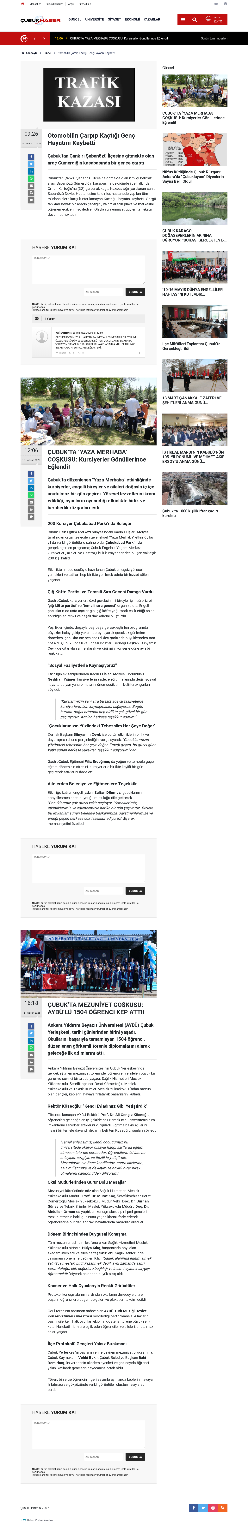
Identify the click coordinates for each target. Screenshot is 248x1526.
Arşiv (71, 4)
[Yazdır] (31, 193)
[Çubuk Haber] (41, 19)
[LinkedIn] (31, 171)
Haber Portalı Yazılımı (40, 1520)
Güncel (74, 19)
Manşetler (35, 4)
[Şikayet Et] (139, 352)
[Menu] (183, 19)
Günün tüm (214, 38)
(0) (73, 353)
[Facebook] (31, 157)
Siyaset (114, 19)
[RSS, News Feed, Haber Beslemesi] (222, 1508)
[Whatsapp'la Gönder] (31, 179)
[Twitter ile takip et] (203, 1508)
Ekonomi (132, 19)
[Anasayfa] (23, 4)
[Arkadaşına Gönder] (31, 186)
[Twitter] (31, 164)
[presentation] (34, 38)
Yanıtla (62, 353)
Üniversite (94, 19)
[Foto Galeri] (225, 4)
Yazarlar (152, 19)
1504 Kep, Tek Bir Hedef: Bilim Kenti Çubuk (99, 38)
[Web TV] (216, 4)
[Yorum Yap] (31, 200)
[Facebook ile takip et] (193, 1508)
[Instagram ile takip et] (213, 1508)
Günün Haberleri (54, 4)
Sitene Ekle (85, 4)
